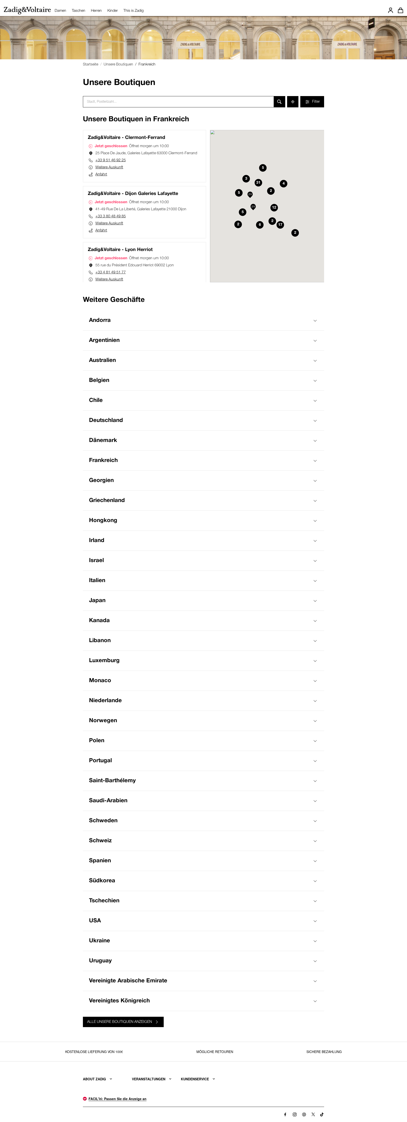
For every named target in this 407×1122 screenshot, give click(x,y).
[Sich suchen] (292, 101)
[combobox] (178, 101)
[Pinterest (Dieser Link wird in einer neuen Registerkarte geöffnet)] (304, 1114)
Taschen (78, 10)
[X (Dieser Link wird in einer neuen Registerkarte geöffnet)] (313, 1114)
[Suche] (279, 101)
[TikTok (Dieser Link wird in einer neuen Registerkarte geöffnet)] (322, 1114)
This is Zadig (133, 10)
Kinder (112, 10)
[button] (253, 207)
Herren (96, 10)
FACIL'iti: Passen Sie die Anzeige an (118, 1098)
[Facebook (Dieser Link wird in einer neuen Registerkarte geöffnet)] (285, 1114)
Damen (60, 10)
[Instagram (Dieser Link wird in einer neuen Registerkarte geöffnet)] (295, 1114)
